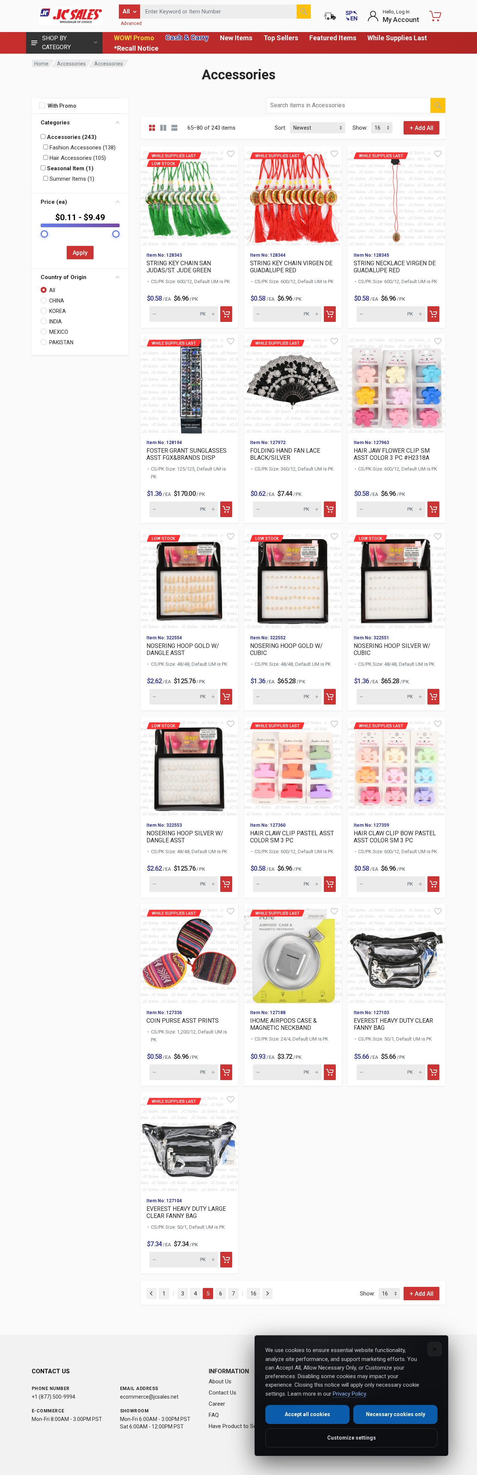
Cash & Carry (187, 37)
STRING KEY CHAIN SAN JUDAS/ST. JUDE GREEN (178, 267)
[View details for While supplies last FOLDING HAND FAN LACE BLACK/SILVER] (293, 384)
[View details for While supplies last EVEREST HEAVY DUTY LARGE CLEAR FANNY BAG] (189, 1142)
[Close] (434, 1349)
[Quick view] (230, 153)
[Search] (304, 11)
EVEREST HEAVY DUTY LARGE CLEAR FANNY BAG (186, 1212)
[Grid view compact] (152, 127)
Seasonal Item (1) (69, 168)
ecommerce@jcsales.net (149, 1397)
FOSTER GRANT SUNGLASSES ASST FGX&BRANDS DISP (186, 454)
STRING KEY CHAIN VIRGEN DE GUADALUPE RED (291, 267)
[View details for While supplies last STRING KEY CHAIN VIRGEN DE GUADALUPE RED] (293, 196)
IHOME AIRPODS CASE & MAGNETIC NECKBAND (283, 1024)
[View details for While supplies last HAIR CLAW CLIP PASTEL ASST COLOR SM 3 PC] (293, 766)
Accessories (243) (71, 137)
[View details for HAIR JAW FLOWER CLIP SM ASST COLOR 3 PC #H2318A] (396, 384)
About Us (220, 1381)
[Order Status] (330, 16)
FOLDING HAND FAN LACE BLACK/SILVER (285, 454)
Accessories (71, 64)
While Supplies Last (397, 38)
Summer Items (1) (71, 178)
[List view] (174, 127)
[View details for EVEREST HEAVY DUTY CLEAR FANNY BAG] (396, 954)
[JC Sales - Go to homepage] (71, 16)
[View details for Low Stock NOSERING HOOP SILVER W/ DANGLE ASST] (189, 766)
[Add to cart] (226, 314)
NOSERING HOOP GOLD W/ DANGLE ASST (182, 649)
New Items (236, 38)
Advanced (131, 23)
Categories (55, 122)
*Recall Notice (136, 48)
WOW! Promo (134, 38)
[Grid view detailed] (163, 127)
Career (217, 1403)
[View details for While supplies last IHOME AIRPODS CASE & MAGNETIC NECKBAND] (293, 954)
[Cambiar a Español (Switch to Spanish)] (351, 16)
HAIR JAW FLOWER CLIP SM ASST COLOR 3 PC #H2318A (392, 454)
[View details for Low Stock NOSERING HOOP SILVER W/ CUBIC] (396, 579)
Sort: (280, 127)
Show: (360, 127)
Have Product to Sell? (235, 1426)
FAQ (214, 1415)
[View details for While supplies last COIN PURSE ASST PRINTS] (189, 954)
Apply (80, 252)
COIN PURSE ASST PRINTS (182, 1020)
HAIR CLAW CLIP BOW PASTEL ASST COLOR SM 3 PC (395, 837)
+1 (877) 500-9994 (53, 1397)
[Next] (267, 1293)
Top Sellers (280, 38)
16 (253, 1293)
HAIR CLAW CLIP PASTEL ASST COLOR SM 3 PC (292, 837)
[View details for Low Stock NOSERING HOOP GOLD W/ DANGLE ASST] (189, 579)
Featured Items (332, 38)
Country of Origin (63, 277)
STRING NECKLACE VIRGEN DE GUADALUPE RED (395, 267)
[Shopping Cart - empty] (435, 16)
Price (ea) (54, 202)
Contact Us (222, 1392)
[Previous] (151, 1293)
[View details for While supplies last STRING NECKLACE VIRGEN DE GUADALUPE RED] (396, 196)
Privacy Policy (349, 1393)
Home (41, 64)
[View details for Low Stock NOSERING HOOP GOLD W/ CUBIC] (293, 579)
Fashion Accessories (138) (82, 147)
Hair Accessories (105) (77, 158)
